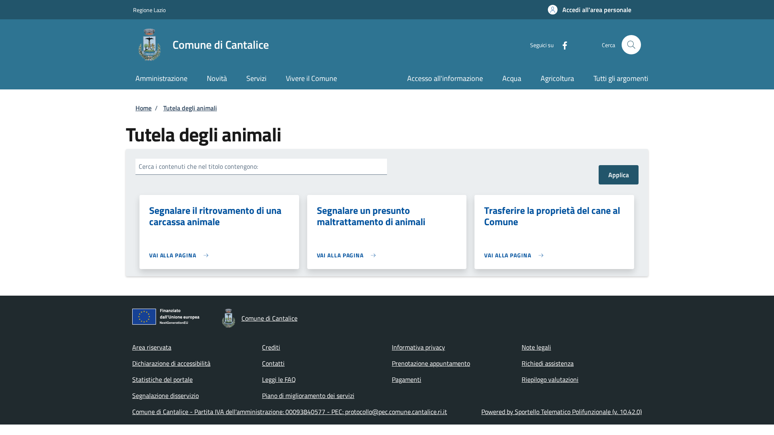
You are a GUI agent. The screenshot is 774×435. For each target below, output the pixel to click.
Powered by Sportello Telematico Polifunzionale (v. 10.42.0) (561, 411)
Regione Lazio (149, 10)
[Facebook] (561, 44)
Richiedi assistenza (548, 363)
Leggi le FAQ (279, 379)
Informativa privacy (418, 347)
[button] (589, 9)
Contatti (273, 363)
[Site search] (631, 44)
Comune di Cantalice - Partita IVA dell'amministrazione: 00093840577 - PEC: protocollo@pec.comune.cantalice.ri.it (289, 411)
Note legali (536, 347)
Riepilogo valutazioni (550, 379)
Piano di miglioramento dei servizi (308, 395)
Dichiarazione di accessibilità (171, 363)
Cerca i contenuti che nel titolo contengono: (198, 166)
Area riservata (151, 347)
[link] (180, 255)
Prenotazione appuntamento (431, 363)
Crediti (271, 347)
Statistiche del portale (162, 379)
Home (143, 108)
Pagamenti (406, 379)
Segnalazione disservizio (165, 395)
